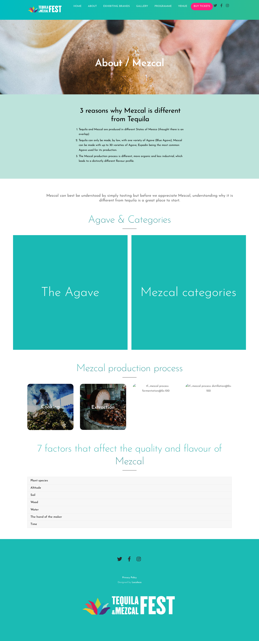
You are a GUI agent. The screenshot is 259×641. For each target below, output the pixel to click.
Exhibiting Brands (116, 6)
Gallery (142, 6)
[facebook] (129, 559)
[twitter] (119, 559)
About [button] (92, 6)
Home (77, 6)
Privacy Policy (129, 577)
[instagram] (139, 559)
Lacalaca (136, 582)
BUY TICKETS (202, 6)
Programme (163, 6)
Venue (182, 6)
